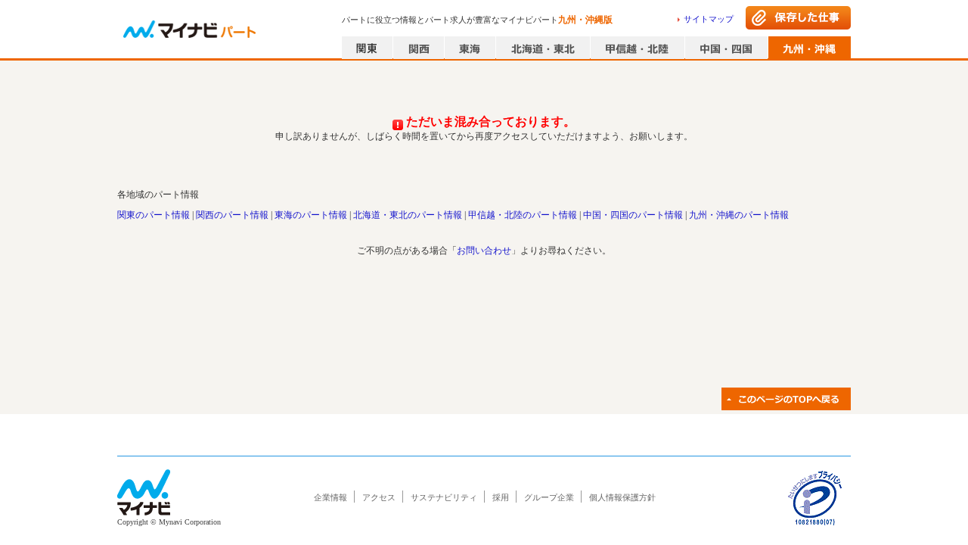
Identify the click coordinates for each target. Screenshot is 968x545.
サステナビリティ (444, 497)
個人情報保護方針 (622, 497)
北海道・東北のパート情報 (407, 215)
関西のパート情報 (232, 215)
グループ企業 (549, 497)
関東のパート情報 (153, 215)
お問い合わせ (484, 250)
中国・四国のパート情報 (633, 215)
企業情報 (330, 497)
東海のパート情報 (311, 215)
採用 (500, 497)
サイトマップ (709, 18)
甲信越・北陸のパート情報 (522, 215)
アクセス (379, 497)
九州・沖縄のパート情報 (739, 215)
